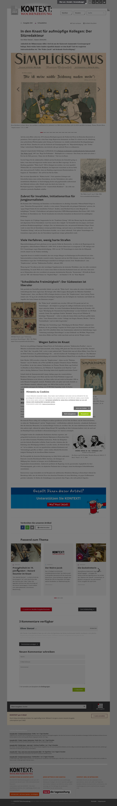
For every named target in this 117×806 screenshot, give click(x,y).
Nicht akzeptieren (70, 414)
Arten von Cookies (81, 408)
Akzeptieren (85, 414)
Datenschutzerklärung (48, 404)
